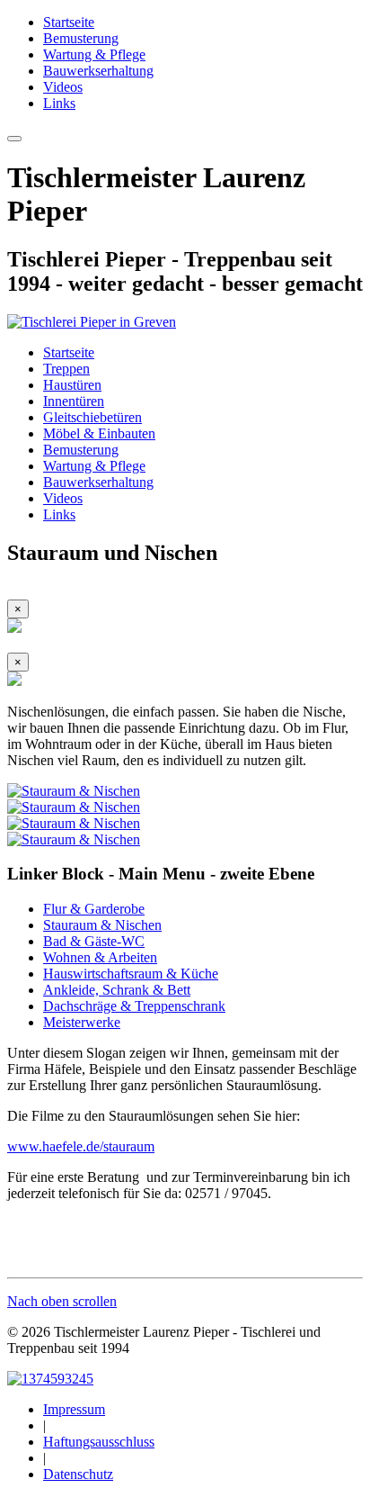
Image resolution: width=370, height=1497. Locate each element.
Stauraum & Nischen (102, 925)
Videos (63, 87)
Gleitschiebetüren (92, 417)
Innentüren (73, 401)
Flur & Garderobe (94, 908)
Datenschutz (78, 1474)
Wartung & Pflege (94, 54)
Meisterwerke (81, 1022)
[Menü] (14, 138)
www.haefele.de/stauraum (80, 1146)
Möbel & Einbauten (99, 433)
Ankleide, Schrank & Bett (116, 989)
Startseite (68, 22)
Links (59, 103)
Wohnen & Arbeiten (100, 957)
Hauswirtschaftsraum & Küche (130, 973)
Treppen (66, 368)
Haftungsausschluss (98, 1441)
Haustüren (72, 384)
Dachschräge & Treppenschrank (134, 1006)
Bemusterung (81, 38)
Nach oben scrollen (62, 1301)
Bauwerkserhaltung (98, 70)
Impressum (74, 1409)
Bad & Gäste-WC (94, 941)
